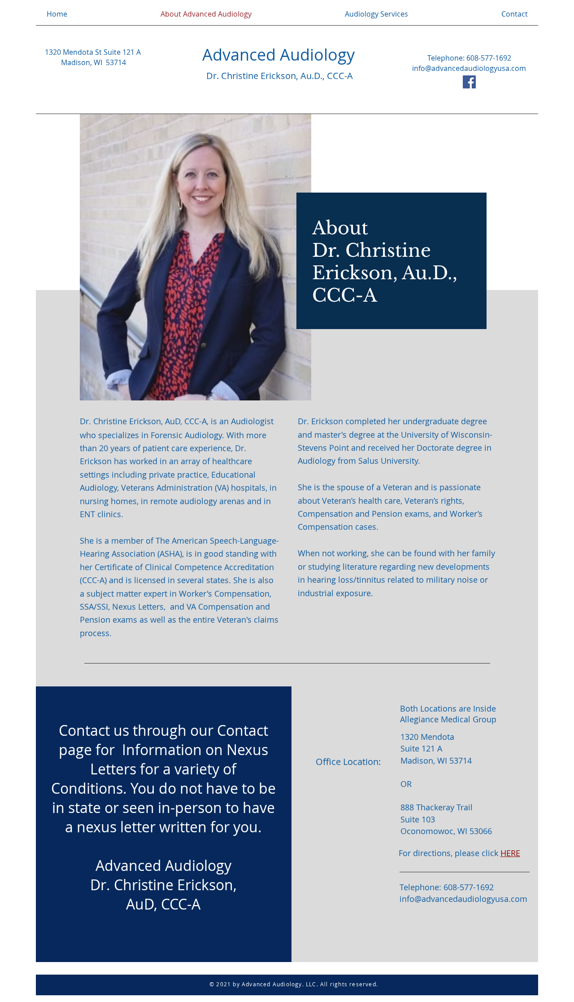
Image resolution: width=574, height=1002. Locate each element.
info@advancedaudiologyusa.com (469, 68)
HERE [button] (510, 853)
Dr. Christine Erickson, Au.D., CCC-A (279, 76)
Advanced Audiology (278, 54)
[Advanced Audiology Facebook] (469, 81)
